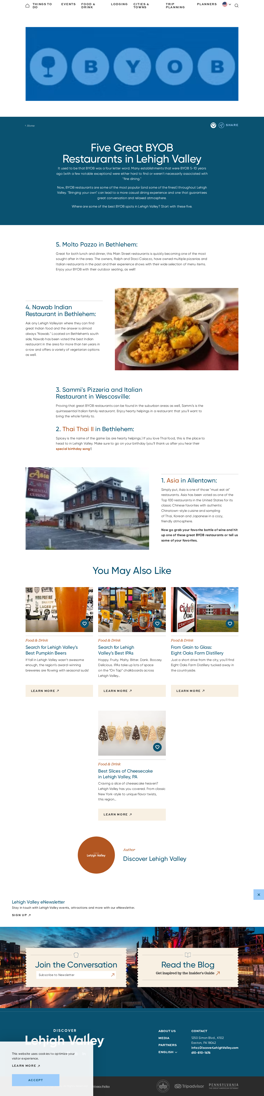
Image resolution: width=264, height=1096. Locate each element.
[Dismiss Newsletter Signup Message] (258, 894)
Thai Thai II (78, 429)
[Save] (213, 125)
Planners (207, 4)
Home (31, 125)
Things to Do (42, 5)
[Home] (27, 5)
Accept (35, 1080)
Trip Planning (175, 5)
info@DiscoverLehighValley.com (215, 1048)
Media (163, 1038)
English (226, 4)
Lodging (119, 4)
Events (68, 4)
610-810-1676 (201, 1053)
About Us (167, 1031)
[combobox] (226, 4)
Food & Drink (88, 5)
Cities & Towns (141, 5)
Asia (173, 480)
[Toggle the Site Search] (236, 5)
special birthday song (73, 449)
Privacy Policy (101, 1086)
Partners (167, 1045)
